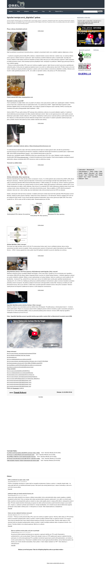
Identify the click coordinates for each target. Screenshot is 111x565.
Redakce (11, 11)
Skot (85, 176)
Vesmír (89, 176)
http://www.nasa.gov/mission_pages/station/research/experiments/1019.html (21, 353)
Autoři (18, 11)
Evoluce (96, 171)
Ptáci (96, 174)
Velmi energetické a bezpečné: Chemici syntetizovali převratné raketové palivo (23, 460)
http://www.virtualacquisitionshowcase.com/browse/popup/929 (19, 359)
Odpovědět (10, 489)
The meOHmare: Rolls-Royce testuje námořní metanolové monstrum (21, 456)
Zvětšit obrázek (41, 30)
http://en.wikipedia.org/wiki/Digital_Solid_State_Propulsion (18, 355)
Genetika (80, 173)
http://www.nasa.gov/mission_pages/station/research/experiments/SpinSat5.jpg (22, 376)
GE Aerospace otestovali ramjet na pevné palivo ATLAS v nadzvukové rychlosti (23, 458)
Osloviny (101, 173)
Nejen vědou (91, 173)
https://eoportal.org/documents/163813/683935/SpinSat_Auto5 (19, 384)
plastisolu (28, 153)
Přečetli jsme (91, 174)
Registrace (35, 11)
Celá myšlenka (80, 25)
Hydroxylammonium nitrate (22, 157)
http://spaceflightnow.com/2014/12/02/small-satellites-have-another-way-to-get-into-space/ (24, 365)
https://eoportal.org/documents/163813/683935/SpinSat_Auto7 (19, 386)
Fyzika (100, 171)
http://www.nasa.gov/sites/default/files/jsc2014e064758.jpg (18, 370)
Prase (86, 174)
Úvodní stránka (81, 169)
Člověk (91, 171)
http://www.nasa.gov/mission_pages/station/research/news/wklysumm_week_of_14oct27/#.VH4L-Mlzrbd (27, 361)
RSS (50, 11)
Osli (96, 173)
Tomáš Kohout (20, 392)
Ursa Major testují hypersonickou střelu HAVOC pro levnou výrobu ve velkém (23, 452)
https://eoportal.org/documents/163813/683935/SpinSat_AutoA (19, 382)
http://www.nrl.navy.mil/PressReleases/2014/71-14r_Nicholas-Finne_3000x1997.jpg (23, 378)
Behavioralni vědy (90, 169)
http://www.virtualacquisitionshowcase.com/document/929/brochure (20, 372)
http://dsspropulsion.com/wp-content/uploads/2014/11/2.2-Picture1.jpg (20, 374)
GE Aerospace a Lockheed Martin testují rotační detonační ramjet (20, 454)
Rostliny (100, 174)
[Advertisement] (74, 4)
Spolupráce (26, 11)
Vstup (43, 11)
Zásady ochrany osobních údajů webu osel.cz (55, 563)
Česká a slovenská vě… (83, 171)
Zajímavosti (80, 178)
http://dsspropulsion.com (11, 357)
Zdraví (86, 178)
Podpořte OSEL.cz (59, 11)
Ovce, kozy (80, 174)
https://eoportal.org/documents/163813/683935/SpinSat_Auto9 (19, 380)
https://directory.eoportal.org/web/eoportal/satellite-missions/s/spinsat (20, 367)
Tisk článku (40, 396)
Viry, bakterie (95, 176)
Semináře (80, 176)
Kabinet (85, 173)
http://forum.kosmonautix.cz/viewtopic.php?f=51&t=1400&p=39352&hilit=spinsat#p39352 (24, 363)
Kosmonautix (16, 388)
